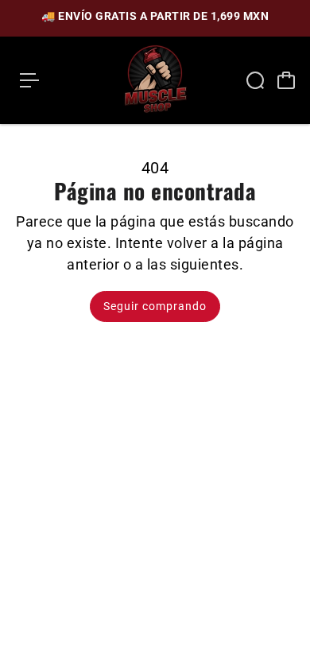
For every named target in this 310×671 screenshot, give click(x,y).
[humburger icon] (29, 80)
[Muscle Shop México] (155, 80)
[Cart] (286, 80)
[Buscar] (255, 80)
